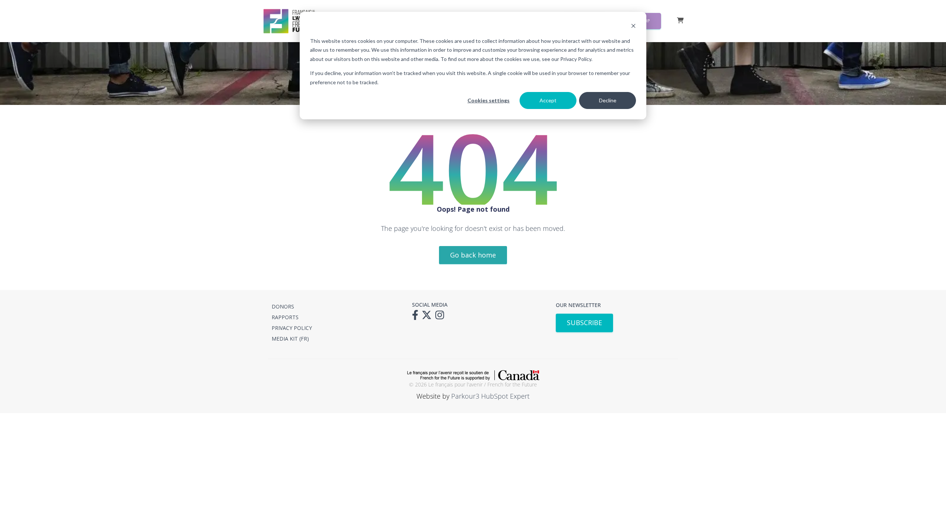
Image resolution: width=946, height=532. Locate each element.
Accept (548, 100)
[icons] (417, 317)
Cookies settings (488, 100)
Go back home (473, 254)
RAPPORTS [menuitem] (285, 317)
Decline (607, 100)
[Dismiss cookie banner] (633, 26)
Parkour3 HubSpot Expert (490, 396)
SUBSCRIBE (584, 322)
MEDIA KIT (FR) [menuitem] (290, 338)
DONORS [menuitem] (283, 306)
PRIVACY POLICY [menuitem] (292, 327)
